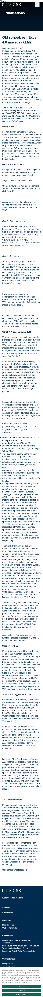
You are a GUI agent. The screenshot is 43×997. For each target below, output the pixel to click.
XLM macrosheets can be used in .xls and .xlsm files (21, 666)
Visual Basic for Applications (18, 72)
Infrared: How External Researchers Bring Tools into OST (19, 941)
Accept (21, 986)
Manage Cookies (21, 994)
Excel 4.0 (6, 134)
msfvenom (10, 580)
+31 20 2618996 (9, 966)
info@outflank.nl (8, 963)
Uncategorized (20, 869)
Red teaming (7, 912)
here (36, 507)
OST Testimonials (9, 928)
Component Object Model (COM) (21, 352)
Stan (4, 48)
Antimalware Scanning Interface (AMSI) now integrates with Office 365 (20, 809)
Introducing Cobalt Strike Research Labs (18, 951)
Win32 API (30, 372)
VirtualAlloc (8, 450)
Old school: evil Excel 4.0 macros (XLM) (19, 40)
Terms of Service (26, 972)
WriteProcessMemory (25, 526)
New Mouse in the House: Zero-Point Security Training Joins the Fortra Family (20, 947)
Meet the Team (8, 925)
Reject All (21, 990)
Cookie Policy (11, 972)
